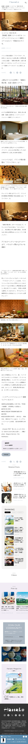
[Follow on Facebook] (8, 715)
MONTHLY (20, 512)
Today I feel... (7, 736)
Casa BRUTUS (11, 733)
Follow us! (14, 658)
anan (3, 733)
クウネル (24, 733)
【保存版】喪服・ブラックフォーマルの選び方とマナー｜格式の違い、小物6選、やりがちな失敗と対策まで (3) (16, 739)
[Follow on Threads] (23, 715)
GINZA (21, 733)
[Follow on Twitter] (12, 715)
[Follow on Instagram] (5, 715)
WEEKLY (14, 512)
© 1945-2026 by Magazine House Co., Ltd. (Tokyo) (14, 730)
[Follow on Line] (19, 715)
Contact (13, 727)
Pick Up (14, 588)
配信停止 (21, 636)
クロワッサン (16, 733)
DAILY (7, 512)
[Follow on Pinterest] (16, 715)
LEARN (7, 6)
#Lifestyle (6, 454)
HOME (3, 6)
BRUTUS (6, 733)
